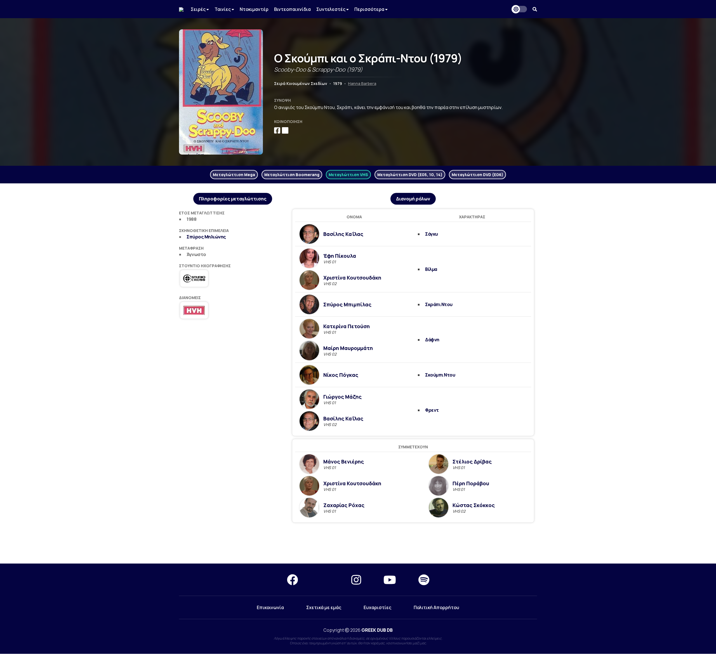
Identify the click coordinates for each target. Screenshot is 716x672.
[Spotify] (423, 579)
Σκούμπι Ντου (440, 375)
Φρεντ (432, 410)
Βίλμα (431, 269)
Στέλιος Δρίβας (472, 461)
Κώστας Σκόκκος (474, 505)
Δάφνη (432, 340)
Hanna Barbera (362, 83)
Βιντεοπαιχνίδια (292, 9)
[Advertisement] (358, 543)
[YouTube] (389, 579)
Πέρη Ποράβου (471, 483)
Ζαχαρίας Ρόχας (343, 505)
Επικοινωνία (270, 607)
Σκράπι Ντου (439, 304)
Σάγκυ (431, 234)
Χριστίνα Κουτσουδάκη (352, 277)
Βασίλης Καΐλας (343, 234)
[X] (325, 579)
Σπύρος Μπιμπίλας (347, 304)
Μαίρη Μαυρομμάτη (348, 348)
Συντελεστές (331, 9)
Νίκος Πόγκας (340, 375)
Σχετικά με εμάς (323, 607)
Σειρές (198, 9)
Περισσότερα (369, 9)
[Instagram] (356, 579)
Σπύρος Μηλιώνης (206, 237)
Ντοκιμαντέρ (254, 9)
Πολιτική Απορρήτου (436, 607)
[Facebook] (292, 579)
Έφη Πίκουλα (339, 255)
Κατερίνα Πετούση (346, 326)
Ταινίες (223, 9)
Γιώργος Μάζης (342, 396)
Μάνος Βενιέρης (343, 461)
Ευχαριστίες (377, 607)
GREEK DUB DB (377, 630)
